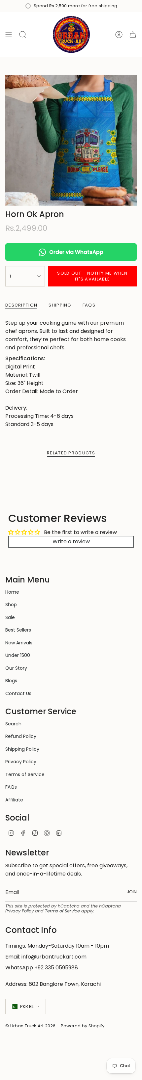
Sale (10, 617)
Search (13, 723)
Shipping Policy (22, 749)
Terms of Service (25, 774)
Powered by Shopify (82, 1026)
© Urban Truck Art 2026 (30, 1026)
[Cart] (133, 34)
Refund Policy (20, 736)
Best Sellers (18, 630)
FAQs (11, 787)
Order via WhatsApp (76, 252)
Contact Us (18, 693)
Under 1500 (17, 655)
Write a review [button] (71, 541)
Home (12, 592)
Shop (11, 604)
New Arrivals (18, 642)
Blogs (11, 680)
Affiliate (14, 799)
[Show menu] (8, 34)
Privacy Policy (20, 761)
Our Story (16, 668)
